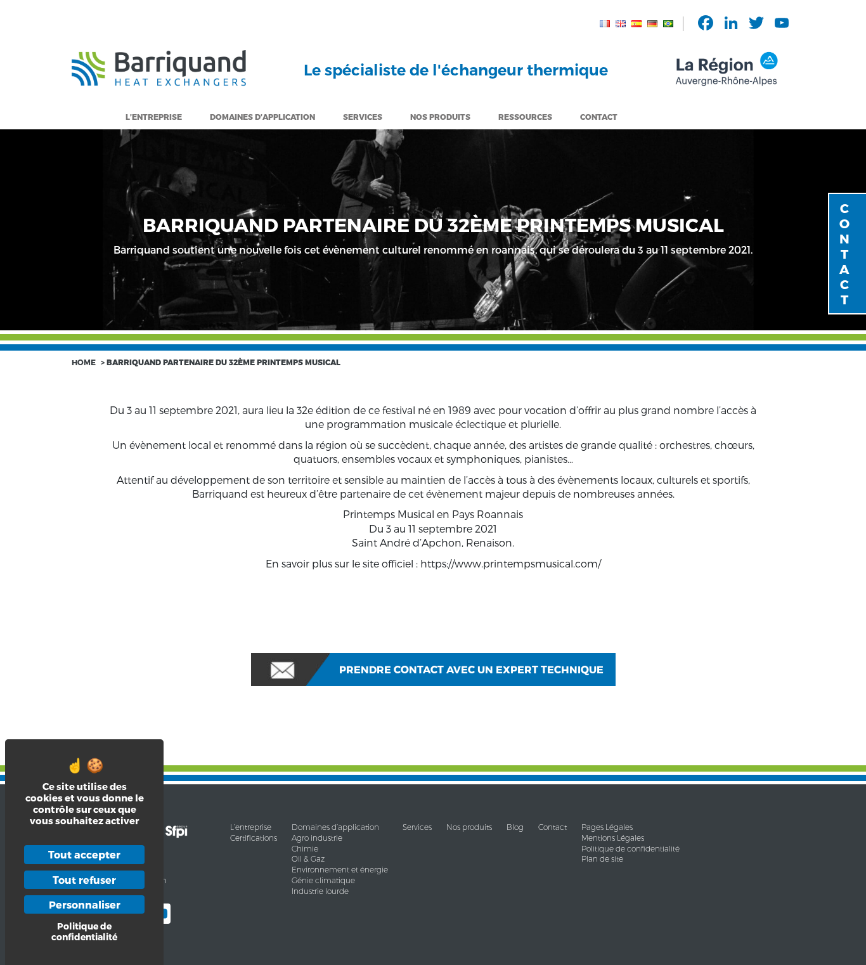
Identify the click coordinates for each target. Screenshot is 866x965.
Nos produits (469, 827)
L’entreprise (154, 117)
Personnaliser (84, 904)
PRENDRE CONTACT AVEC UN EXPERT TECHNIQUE (471, 669)
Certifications (253, 838)
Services (362, 117)
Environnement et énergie (340, 869)
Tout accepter (84, 854)
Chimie (305, 848)
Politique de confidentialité (630, 848)
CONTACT (844, 253)
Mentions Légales (612, 838)
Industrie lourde (320, 891)
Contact (598, 117)
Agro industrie (317, 838)
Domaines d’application (335, 827)
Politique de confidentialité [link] (84, 931)
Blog (515, 827)
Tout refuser (84, 880)
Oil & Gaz (308, 859)
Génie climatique (323, 880)
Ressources (525, 117)
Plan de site (602, 859)
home (84, 362)
